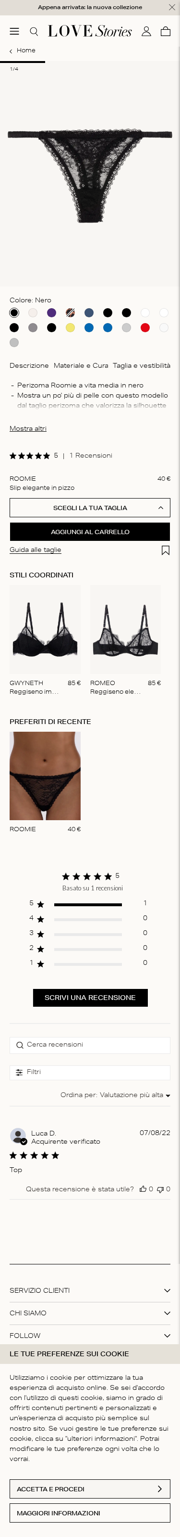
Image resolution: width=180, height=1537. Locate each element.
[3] (112, 62)
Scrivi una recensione (90, 997)
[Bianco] (145, 312)
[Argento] (14, 342)
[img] (13, 455)
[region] (88, 906)
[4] (157, 62)
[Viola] (51, 312)
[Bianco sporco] (32, 312)
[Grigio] (32, 327)
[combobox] (115, 1096)
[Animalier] (70, 312)
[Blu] (89, 312)
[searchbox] (90, 1045)
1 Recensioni (90, 456)
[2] (67, 62)
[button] (143, 1189)
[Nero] (14, 312)
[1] (22, 62)
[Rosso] (145, 327)
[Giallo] (70, 327)
